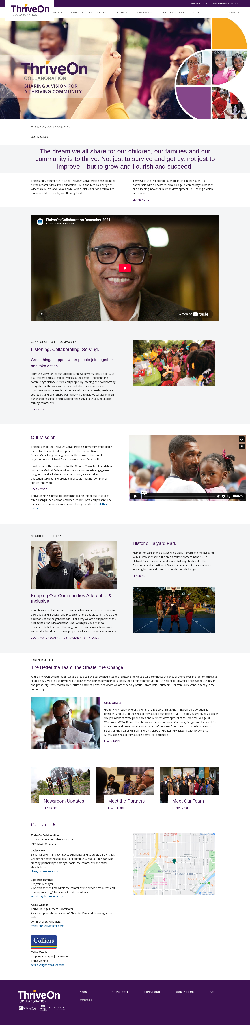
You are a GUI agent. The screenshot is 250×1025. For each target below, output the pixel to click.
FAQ (211, 992)
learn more (112, 741)
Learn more (180, 808)
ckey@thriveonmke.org (44, 871)
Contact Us (185, 992)
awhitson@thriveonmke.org (47, 925)
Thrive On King (172, 12)
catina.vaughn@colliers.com (47, 965)
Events (122, 12)
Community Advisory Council (226, 3)
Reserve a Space (198, 3)
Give (196, 12)
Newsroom (144, 12)
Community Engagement (89, 12)
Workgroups (86, 1000)
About (58, 12)
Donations (152, 992)
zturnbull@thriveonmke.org (47, 896)
